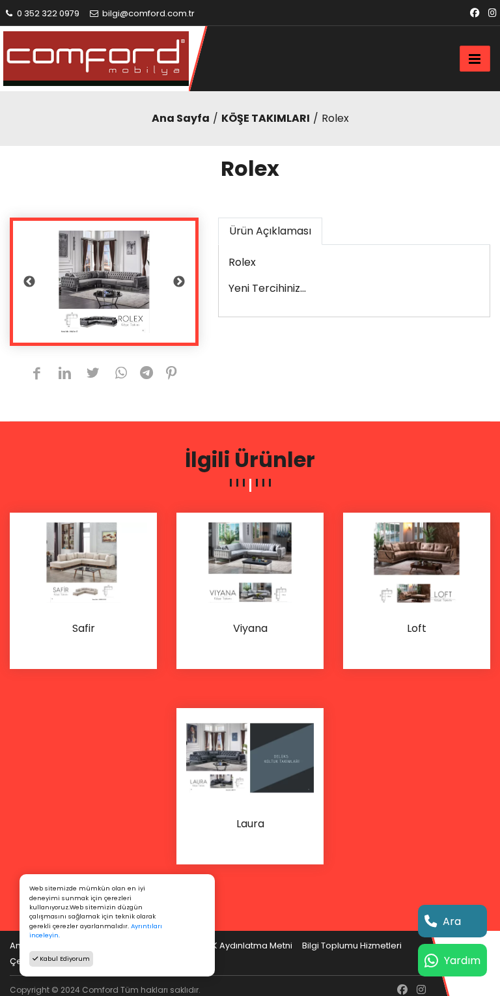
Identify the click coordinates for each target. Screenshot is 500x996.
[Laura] (250, 757)
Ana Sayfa (181, 118)
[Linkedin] (64, 374)
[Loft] (416, 561)
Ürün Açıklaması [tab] (270, 230)
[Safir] (83, 561)
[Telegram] (146, 374)
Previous (29, 282)
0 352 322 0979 (47, 13)
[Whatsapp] (121, 374)
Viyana (250, 629)
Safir (83, 629)
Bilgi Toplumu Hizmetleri (352, 945)
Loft (416, 629)
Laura (250, 824)
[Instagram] (492, 13)
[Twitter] (92, 374)
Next (179, 282)
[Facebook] (474, 13)
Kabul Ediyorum (64, 958)
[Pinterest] (171, 374)
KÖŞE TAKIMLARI (265, 118)
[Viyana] (250, 561)
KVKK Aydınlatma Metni (244, 945)
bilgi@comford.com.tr (147, 13)
